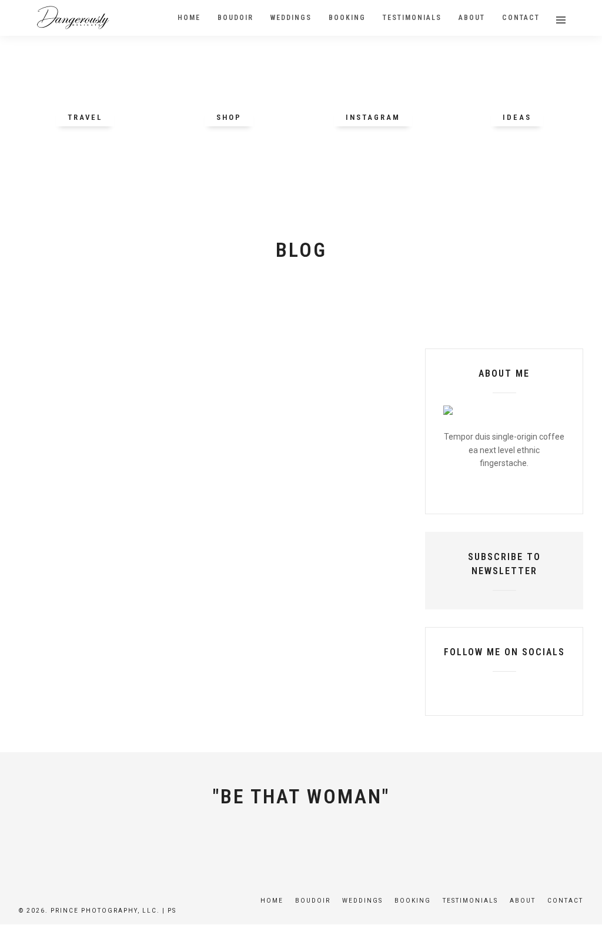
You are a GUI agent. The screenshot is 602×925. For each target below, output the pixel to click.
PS (172, 910)
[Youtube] (504, 690)
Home (271, 900)
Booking (412, 900)
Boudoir (312, 900)
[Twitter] (484, 690)
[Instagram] (544, 690)
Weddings (362, 900)
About (523, 900)
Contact (565, 900)
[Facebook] (464, 690)
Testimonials (470, 900)
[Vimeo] (524, 690)
